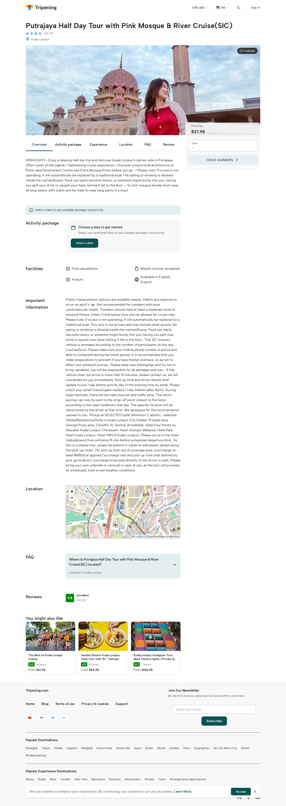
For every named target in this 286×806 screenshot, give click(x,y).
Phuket (149, 779)
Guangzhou (201, 748)
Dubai (42, 779)
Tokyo (46, 748)
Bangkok (87, 748)
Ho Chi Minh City (225, 748)
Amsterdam (132, 779)
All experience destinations (188, 779)
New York (81, 779)
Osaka (58, 748)
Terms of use (65, 704)
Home (30, 704)
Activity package (68, 144)
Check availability (220, 160)
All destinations (36, 755)
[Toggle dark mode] (238, 7)
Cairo (162, 779)
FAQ (147, 144)
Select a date (84, 243)
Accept (241, 791)
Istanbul (72, 748)
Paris (186, 748)
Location (126, 144)
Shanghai (32, 748)
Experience (98, 144)
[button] (121, 507)
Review (168, 144)
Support (122, 704)
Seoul (137, 748)
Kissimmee (104, 748)
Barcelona (98, 779)
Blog (45, 704)
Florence (115, 779)
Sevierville (123, 748)
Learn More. (183, 791)
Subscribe (214, 721)
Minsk (161, 748)
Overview (39, 144)
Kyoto (149, 748)
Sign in (255, 7)
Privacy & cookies (95, 704)
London (174, 748)
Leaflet (138, 536)
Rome (245, 748)
